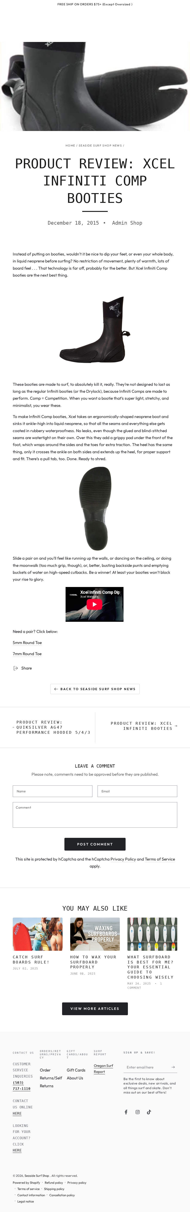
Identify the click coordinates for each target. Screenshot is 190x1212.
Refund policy (54, 1182)
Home (70, 145)
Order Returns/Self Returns (51, 1077)
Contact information (31, 1195)
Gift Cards (76, 1070)
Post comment (95, 844)
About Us (75, 1078)
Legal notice (25, 1201)
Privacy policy (76, 1182)
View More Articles (95, 1008)
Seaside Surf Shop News (100, 145)
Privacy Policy (123, 859)
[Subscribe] (174, 1067)
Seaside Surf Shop (37, 1175)
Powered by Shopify (26, 1182)
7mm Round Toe (27, 653)
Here (17, 1113)
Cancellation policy (62, 1195)
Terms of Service (160, 859)
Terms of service (28, 1189)
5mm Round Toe (27, 642)
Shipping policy (54, 1189)
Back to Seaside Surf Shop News (98, 689)
